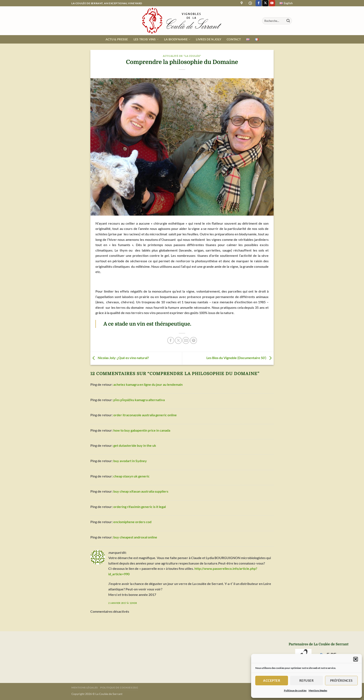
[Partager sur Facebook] (170, 340)
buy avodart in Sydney (130, 461)
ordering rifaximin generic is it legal (139, 507)
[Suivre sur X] (265, 3)
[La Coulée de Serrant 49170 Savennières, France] (242, 3)
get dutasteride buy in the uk (134, 445)
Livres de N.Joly (208, 39)
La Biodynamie (176, 39)
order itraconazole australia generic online (145, 415)
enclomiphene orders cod (132, 522)
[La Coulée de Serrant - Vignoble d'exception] (182, 21)
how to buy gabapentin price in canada (141, 430)
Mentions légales (318, 690)
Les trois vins (145, 39)
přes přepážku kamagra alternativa (139, 400)
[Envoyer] (288, 20)
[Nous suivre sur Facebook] (259, 3)
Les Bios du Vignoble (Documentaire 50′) (236, 358)
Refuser (306, 680)
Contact (234, 39)
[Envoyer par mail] (185, 340)
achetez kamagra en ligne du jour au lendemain (148, 384)
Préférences (341, 680)
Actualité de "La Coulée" (182, 56)
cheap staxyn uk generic (131, 476)
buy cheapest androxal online (135, 537)
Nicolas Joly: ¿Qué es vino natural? (123, 358)
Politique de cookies (295, 690)
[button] (355, 659)
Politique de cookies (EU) (119, 687)
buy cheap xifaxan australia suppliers (140, 491)
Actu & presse (117, 39)
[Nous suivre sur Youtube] (272, 3)
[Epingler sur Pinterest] (193, 340)
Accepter (271, 680)
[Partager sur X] (178, 340)
